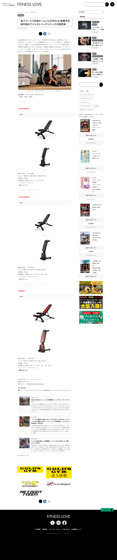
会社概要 (38, 529)
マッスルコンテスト (85, 106)
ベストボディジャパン (86, 98)
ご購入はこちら (23, 185)
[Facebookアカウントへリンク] (64, 524)
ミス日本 (96, 106)
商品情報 (23, 388)
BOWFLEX (47, 390)
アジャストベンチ (56, 390)
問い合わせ (66, 529)
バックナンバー (91, 143)
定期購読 (91, 139)
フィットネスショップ (27, 390)
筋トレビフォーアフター (86, 109)
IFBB (81, 91)
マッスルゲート (84, 102)
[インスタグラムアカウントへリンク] (58, 524)
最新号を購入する (91, 135)
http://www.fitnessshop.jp (35, 384)
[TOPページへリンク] (22, 4)
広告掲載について (76, 529)
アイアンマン (39, 390)
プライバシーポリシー (55, 529)
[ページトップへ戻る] (107, 511)
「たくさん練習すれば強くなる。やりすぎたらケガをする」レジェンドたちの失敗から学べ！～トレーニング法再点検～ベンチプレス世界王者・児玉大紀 (50, 421)
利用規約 (44, 529)
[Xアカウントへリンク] (52, 524)
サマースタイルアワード (86, 94)
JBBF (87, 91)
